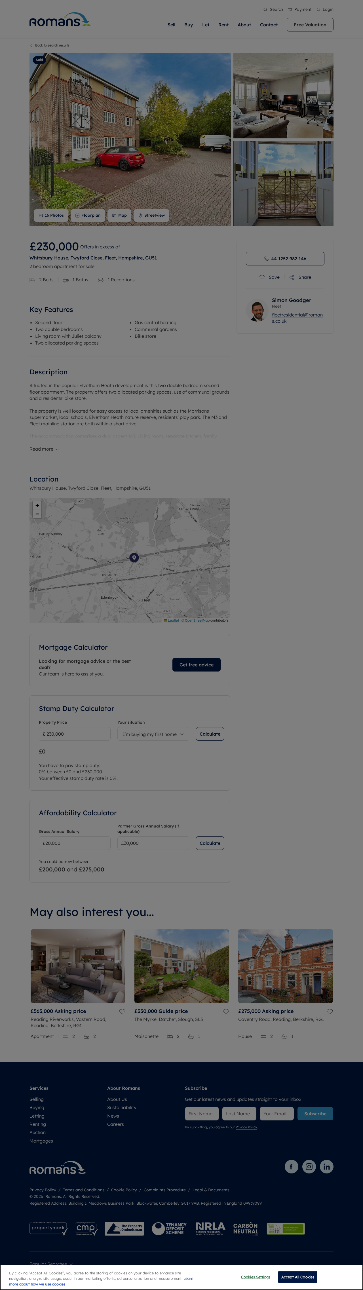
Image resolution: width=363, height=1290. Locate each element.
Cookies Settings (255, 1276)
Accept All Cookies (297, 1276)
